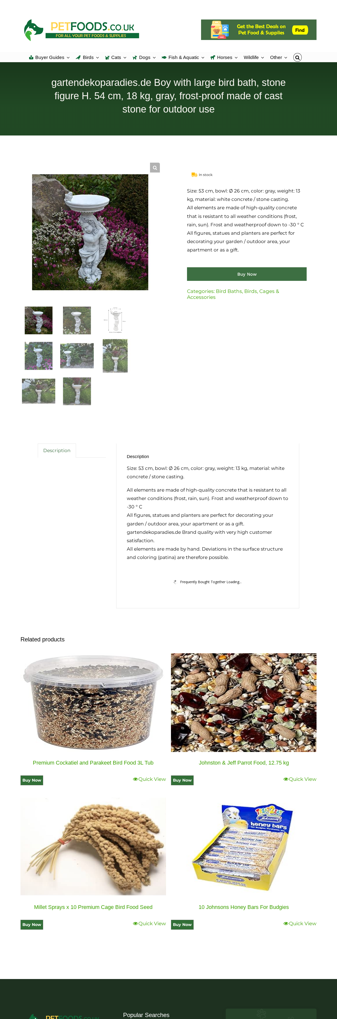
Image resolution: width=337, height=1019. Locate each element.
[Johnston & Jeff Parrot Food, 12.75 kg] (244, 702)
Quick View (152, 779)
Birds (250, 291)
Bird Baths (229, 291)
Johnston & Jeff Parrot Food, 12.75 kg (244, 763)
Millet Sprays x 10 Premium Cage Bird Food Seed (93, 907)
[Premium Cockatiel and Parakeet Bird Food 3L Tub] (93, 702)
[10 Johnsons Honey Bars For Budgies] (244, 847)
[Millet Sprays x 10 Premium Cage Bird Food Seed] (93, 847)
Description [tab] (57, 450)
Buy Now (247, 274)
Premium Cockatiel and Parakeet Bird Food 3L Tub (93, 763)
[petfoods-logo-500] (65, 1013)
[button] (297, 57)
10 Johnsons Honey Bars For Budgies (244, 907)
